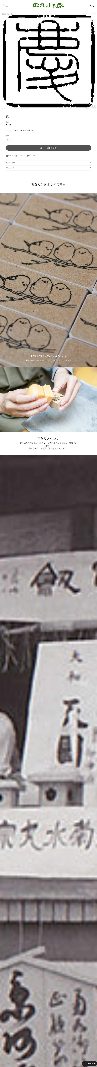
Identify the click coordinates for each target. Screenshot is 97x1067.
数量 (7, 136)
